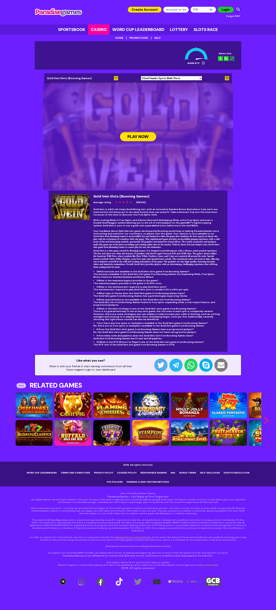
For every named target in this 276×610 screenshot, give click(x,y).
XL (226, 58)
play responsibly (208, 564)
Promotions (138, 38)
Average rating (102, 202)
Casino (99, 29)
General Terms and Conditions (133, 537)
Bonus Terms (187, 472)
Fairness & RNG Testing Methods (148, 481)
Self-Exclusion (210, 472)
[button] (266, 420)
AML (173, 472)
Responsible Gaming (153, 472)
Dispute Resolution (237, 472)
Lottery (179, 29)
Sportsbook (71, 29)
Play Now (138, 137)
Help (157, 38)
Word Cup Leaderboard (138, 29)
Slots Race (206, 29)
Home (119, 38)
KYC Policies (115, 481)
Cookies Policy (127, 472)
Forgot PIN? (233, 16)
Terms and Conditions (75, 472)
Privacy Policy (103, 472)
